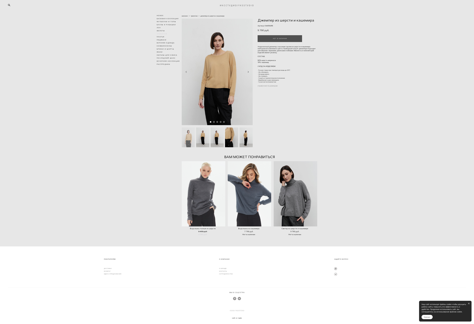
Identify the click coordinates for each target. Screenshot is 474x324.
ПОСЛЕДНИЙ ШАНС (166, 58)
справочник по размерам (268, 86)
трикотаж (194, 16)
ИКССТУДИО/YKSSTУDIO (237, 5)
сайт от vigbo (237, 318)
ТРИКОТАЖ (162, 34)
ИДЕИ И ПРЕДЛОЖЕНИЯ (112, 274)
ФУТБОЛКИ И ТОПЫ (166, 21)
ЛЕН (159, 28)
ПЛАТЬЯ (161, 37)
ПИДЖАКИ (161, 40)
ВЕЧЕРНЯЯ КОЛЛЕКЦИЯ (168, 61)
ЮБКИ (160, 52)
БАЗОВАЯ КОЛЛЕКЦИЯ (168, 19)
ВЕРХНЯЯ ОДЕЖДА (166, 43)
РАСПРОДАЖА (163, 64)
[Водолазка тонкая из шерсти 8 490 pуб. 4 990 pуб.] (203, 193)
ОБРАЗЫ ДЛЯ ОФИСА (167, 55)
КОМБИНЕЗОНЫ (164, 46)
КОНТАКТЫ (223, 271)
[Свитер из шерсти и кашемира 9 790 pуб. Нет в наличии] (295, 193)
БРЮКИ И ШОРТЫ (165, 49)
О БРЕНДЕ (223, 268)
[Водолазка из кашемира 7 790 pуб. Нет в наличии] (249, 193)
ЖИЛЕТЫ (161, 31)
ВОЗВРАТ (107, 271)
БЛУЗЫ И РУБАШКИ (166, 25)
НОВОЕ (160, 15)
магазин (185, 16)
